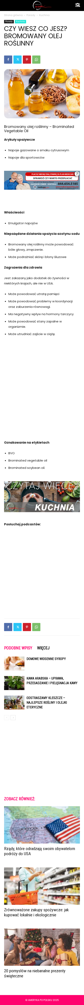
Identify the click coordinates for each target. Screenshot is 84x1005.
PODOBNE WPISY (18, 648)
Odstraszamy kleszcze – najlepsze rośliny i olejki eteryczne (47, 702)
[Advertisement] (42, 385)
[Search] (78, 5)
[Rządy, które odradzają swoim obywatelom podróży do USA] (42, 825)
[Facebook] (8, 60)
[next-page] (13, 717)
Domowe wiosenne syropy (46, 659)
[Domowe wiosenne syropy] (14, 664)
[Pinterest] (27, 60)
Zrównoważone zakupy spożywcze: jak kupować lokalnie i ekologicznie (36, 912)
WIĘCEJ (43, 648)
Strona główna (13, 15)
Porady (31, 15)
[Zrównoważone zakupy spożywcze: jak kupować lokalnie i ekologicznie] (42, 886)
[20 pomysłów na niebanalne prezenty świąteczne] (42, 947)
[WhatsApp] (36, 60)
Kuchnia (44, 15)
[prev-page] (6, 717)
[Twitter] (17, 60)
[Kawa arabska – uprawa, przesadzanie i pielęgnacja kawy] (14, 683)
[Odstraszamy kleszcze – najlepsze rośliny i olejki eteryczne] (14, 703)
